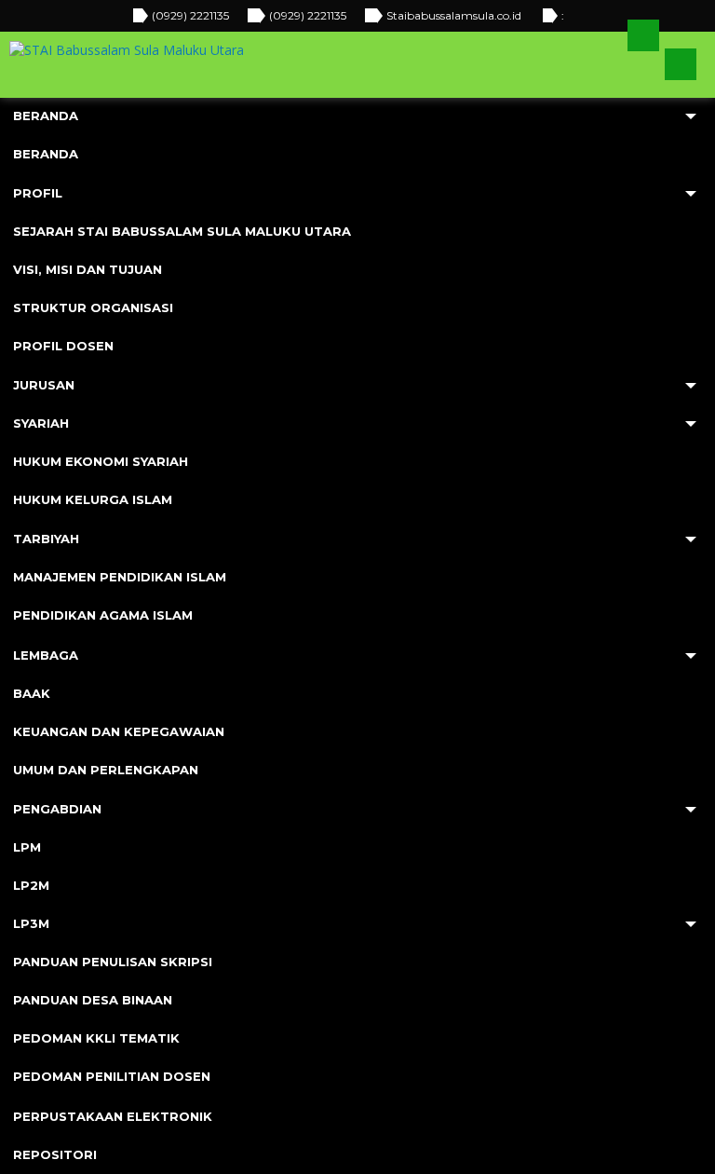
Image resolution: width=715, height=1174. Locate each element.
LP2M (31, 885)
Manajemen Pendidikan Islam (119, 576)
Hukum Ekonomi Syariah (100, 461)
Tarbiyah (46, 538)
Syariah (41, 423)
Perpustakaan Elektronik (112, 1116)
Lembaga (45, 655)
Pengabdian (57, 808)
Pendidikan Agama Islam (103, 614)
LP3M (31, 923)
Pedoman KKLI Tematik (96, 1038)
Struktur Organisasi (93, 307)
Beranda (45, 115)
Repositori (55, 1154)
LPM (27, 847)
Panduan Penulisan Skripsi (112, 961)
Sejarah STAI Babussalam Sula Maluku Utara (182, 231)
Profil (37, 192)
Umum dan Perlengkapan (105, 769)
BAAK (31, 693)
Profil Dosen (63, 345)
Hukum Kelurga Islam (92, 499)
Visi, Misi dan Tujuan (87, 269)
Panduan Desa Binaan (92, 999)
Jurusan (43, 384)
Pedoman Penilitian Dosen (111, 1076)
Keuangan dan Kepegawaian (118, 731)
